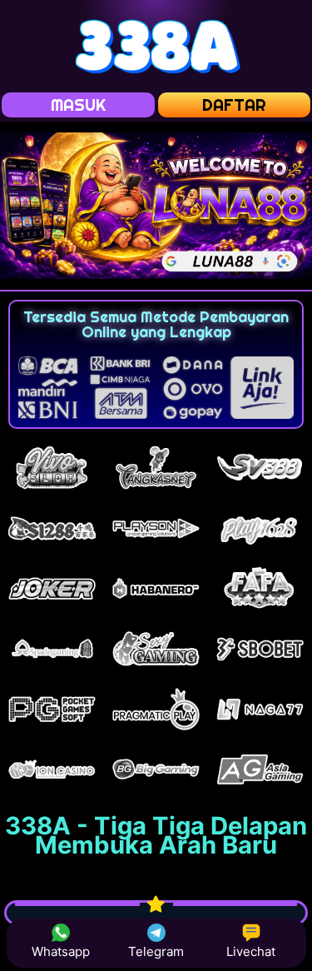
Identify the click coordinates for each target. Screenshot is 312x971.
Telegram (156, 951)
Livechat (250, 951)
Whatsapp (61, 951)
